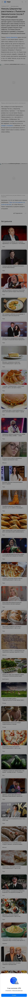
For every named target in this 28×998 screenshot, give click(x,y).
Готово (14, 995)
